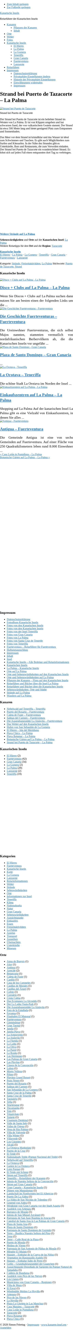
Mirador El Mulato (17, 1251)
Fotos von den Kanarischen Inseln (25, 625)
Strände (16, 263)
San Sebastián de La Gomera (22, 1089)
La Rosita (12, 1053)
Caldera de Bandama (18, 1273)
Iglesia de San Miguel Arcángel (23, 1215)
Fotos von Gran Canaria (20, 634)
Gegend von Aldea (17, 1202)
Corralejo (12, 995)
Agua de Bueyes (16, 961)
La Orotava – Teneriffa (20, 375)
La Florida (12, 1040)
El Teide (11, 1153)
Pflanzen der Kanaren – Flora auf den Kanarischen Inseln (37, 680)
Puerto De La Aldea (17, 1196)
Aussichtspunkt (15, 917)
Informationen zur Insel (19, 896)
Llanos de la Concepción (20, 1065)
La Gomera (31, 254)
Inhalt (10, 656)
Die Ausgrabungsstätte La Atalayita (26, 1007)
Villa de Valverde (16, 1132)
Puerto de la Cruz (16, 1150)
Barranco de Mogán (17, 1211)
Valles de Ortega (15, 1126)
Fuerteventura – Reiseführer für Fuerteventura (31, 646)
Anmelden (5, 1327)
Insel (9, 659)
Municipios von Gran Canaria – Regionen (29, 1282)
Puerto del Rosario (17, 1083)
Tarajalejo (12, 1098)
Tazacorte (57, 245)
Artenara (11, 1294)
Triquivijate (13, 1114)
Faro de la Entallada (17, 1010)
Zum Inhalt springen (18, 4)
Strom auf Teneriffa (17, 1175)
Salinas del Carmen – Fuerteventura (26, 717)
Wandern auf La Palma (19, 695)
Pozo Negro (13, 1080)
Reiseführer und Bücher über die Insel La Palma (32, 683)
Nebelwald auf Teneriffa (20, 1160)
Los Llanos (13, 1279)
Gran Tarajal (13, 1025)
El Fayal (11, 1288)
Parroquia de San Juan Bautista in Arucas (29, 1218)
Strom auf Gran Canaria (19, 1184)
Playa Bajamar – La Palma (21, 736)
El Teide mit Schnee (17, 1172)
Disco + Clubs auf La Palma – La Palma (35, 287)
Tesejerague (13, 1105)
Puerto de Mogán (16, 1242)
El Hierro (5, 254)
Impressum (13, 652)
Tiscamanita (13, 1108)
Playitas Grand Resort (18, 1077)
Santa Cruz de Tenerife (19, 1095)
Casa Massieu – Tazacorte (21, 1306)
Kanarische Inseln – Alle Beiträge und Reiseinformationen (38, 662)
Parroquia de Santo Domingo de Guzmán (29, 1230)
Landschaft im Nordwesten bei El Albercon (30, 1193)
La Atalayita (13, 1037)
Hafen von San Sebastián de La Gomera (28, 727)
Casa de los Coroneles (19, 982)
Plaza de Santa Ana (17, 1224)
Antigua (11, 967)
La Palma (17, 254)
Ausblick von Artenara (19, 1208)
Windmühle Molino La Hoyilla (23, 1291)
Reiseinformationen (17, 881)
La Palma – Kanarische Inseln (23, 668)
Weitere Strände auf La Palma (17, 234)
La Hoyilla (12, 1300)
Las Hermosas (14, 1056)
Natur (10, 908)
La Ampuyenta (15, 1034)
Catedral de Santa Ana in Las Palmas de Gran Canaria (36, 1221)
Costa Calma (14, 998)
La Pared (11, 1050)
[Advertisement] (36, 193)
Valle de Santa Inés (17, 1123)
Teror (10, 1236)
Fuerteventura (7, 257)
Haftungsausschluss (17, 649)
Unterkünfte (13, 945)
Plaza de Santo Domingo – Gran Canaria (35, 355)
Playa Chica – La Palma (20, 733)
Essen (10, 923)
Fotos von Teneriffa (17, 643)
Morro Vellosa (14, 1071)
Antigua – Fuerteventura (21, 429)
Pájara (10, 1074)
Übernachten (14, 942)
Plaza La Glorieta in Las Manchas (25, 1303)
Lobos (10, 1068)
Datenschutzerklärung (18, 619)
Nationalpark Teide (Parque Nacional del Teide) (32, 1156)
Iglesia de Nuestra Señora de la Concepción (30, 1181)
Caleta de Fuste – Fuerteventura (24, 714)
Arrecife (11, 970)
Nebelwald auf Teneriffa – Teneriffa (26, 708)
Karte (10, 871)
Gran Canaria (58, 254)
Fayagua (11, 1013)
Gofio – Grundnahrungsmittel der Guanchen (30, 1263)
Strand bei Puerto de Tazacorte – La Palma (29, 742)
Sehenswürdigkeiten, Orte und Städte (27, 689)
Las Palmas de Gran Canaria (22, 1059)
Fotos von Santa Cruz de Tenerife (25, 640)
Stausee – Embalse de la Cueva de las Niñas (30, 1254)
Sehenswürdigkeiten (18, 914)
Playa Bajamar (14, 1315)
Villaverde (12, 1138)
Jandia (10, 1028)
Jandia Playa (13, 1031)
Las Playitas (13, 1062)
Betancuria (12, 973)
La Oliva (11, 1046)
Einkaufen (12, 920)
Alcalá (10, 1144)
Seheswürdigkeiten (17, 890)
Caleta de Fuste (15, 976)
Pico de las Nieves (16, 1297)
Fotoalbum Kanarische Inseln (22, 622)
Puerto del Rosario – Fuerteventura (25, 711)
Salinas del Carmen (17, 1086)
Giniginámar (13, 1022)
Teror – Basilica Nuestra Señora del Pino (28, 1233)
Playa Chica (13, 1318)
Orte (9, 893)
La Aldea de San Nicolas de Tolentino (27, 1199)
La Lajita (11, 1043)
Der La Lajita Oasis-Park (20, 1004)
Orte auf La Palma (16, 671)
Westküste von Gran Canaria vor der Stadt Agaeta (33, 1205)
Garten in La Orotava (18, 1166)
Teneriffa (44, 254)
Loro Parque (13, 1169)
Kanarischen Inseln (17, 665)
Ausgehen (12, 939)
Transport (12, 936)
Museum (11, 948)
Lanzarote (22, 257)
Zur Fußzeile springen (18, 7)
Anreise (11, 933)
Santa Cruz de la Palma (19, 1092)
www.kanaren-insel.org (53, 1324)
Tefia (9, 1101)
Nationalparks (14, 905)
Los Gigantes (14, 1141)
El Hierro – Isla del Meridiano (23, 730)
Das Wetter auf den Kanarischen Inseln (28, 724)
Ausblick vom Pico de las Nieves (24, 1276)
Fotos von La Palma (17, 637)
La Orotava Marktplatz (19, 1147)
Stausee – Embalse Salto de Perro (25, 1260)
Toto (9, 1111)
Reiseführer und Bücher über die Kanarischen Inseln (35, 686)
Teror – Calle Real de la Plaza (23, 1239)
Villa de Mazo (14, 1285)
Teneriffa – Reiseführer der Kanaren (26, 1178)
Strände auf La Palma (18, 692)
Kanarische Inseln (9, 13)
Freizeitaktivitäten (30, 263)
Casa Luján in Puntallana (20, 1309)
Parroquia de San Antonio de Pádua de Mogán (32, 1248)
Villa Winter (13, 1135)
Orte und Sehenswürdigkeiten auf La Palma (30, 677)
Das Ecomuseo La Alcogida (22, 1001)
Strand (18, 266)
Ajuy (9, 964)
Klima (10, 902)
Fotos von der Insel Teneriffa (22, 631)
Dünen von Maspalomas (20, 1190)
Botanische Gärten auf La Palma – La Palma (30, 739)
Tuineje (11, 1117)
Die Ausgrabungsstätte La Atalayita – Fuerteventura (34, 721)
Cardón (11, 979)
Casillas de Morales (17, 985)
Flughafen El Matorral (19, 1016)
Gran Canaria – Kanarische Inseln (25, 1187)
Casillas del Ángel (16, 988)
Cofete (10, 991)
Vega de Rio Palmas (17, 1129)
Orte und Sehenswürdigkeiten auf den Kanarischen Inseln (38, 674)
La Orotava (13, 1163)
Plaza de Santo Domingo (20, 1227)
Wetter (10, 884)
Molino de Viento (16, 1245)
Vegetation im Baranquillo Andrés (25, 1257)
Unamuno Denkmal (17, 1120)
